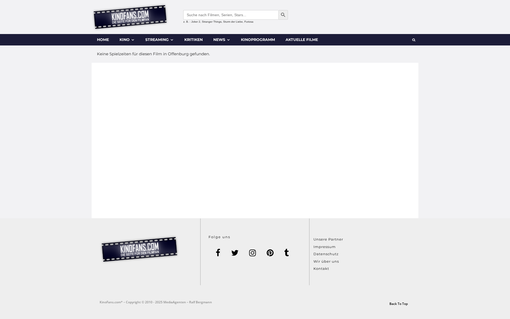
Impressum (324, 247)
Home (103, 39)
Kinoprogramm (258, 39)
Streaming (157, 39)
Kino (125, 39)
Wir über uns (326, 261)
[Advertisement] (255, 140)
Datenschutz (326, 254)
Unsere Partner (328, 239)
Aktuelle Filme (302, 39)
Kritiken (193, 39)
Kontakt (321, 268)
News (219, 39)
